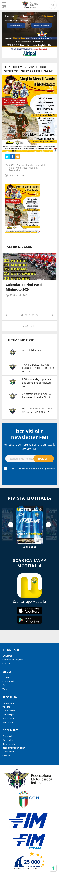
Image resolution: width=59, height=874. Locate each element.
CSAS (12, 165)
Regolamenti (8, 743)
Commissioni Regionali (13, 659)
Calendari (7, 736)
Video (5, 688)
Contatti (6, 663)
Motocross (22, 167)
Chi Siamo (7, 655)
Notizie (33, 167)
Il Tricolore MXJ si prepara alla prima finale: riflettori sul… (36, 383)
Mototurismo (9, 710)
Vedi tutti (29, 326)
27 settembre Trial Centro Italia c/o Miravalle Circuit (36, 395)
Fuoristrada (32, 165)
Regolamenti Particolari (13, 747)
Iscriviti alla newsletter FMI (29, 434)
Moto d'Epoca (9, 714)
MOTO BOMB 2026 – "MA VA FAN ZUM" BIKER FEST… (37, 410)
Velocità (6, 706)
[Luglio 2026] (29, 525)
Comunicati (8, 681)
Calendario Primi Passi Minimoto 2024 (24, 286)
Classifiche (7, 739)
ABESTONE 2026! (32, 350)
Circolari (6, 755)
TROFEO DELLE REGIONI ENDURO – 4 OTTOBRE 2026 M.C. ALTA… (38, 368)
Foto (4, 685)
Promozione (15, 170)
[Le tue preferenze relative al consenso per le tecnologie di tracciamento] (53, 868)
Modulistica (8, 751)
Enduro (20, 165)
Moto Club (7, 722)
